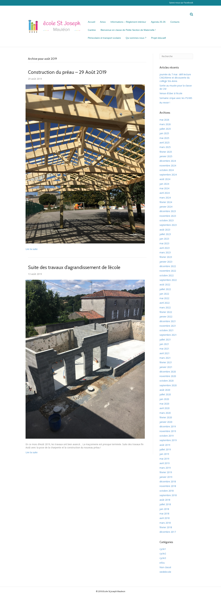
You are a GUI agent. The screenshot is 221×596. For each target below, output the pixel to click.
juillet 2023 (165, 234)
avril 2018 (165, 518)
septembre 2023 (168, 224)
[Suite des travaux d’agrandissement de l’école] (85, 358)
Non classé (165, 567)
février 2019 (166, 472)
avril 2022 (165, 302)
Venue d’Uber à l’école (171, 93)
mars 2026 (165, 124)
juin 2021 (164, 344)
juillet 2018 (165, 504)
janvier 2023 (166, 261)
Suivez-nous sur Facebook (181, 2)
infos (162, 562)
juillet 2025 (165, 128)
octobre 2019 (167, 435)
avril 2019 (165, 463)
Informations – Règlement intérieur (128, 22)
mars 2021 (165, 357)
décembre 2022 (168, 266)
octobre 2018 (167, 490)
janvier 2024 (166, 206)
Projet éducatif (158, 38)
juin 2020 (164, 399)
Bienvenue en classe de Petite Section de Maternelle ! (128, 30)
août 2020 (165, 389)
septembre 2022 (168, 279)
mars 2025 (165, 147)
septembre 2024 (168, 174)
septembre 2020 (168, 385)
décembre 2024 (168, 160)
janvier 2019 (166, 476)
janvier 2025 (166, 156)
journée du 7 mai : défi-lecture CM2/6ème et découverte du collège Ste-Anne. (175, 78)
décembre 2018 (168, 481)
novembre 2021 (168, 325)
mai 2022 (164, 298)
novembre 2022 (168, 270)
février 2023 (166, 257)
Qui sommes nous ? (136, 38)
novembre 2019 (168, 431)
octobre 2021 (167, 330)
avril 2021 (165, 353)
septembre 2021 (168, 334)
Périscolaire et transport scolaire (104, 38)
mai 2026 (164, 119)
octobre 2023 (167, 220)
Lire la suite (32, 249)
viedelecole (165, 571)
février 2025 (166, 151)
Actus (103, 22)
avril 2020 (165, 408)
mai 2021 (164, 348)
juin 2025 (164, 133)
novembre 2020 (168, 376)
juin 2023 (164, 238)
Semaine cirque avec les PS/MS (176, 98)
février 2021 (166, 362)
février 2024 (166, 202)
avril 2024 (165, 192)
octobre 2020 (167, 380)
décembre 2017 (168, 531)
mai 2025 (164, 138)
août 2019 (165, 444)
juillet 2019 (165, 449)
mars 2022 (165, 307)
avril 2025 (165, 142)
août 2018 (165, 499)
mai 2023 (164, 243)
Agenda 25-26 (158, 22)
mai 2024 (164, 188)
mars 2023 (165, 252)
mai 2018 (164, 513)
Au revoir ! (165, 102)
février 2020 (166, 417)
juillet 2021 (165, 339)
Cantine (92, 30)
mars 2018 (165, 522)
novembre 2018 (168, 486)
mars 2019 (165, 467)
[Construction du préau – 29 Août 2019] (85, 163)
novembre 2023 (168, 215)
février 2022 (166, 312)
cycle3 (163, 558)
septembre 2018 (168, 495)
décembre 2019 (168, 426)
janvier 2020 (166, 421)
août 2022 (165, 284)
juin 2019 (164, 453)
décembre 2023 (168, 211)
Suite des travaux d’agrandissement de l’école (74, 267)
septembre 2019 (168, 440)
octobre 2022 (167, 275)
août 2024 (165, 179)
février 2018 (166, 527)
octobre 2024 (167, 170)
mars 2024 (165, 197)
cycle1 (163, 549)
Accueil (91, 22)
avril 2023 (165, 247)
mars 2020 (165, 412)
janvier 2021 (166, 367)
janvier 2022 (166, 316)
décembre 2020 (168, 371)
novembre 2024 (168, 165)
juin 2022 (164, 293)
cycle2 (163, 553)
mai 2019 (164, 458)
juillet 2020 (165, 394)
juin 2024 (164, 183)
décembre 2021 (168, 321)
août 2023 (165, 229)
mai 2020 (164, 403)
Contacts (174, 22)
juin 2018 (164, 509)
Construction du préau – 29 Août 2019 (67, 72)
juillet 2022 (165, 289)
